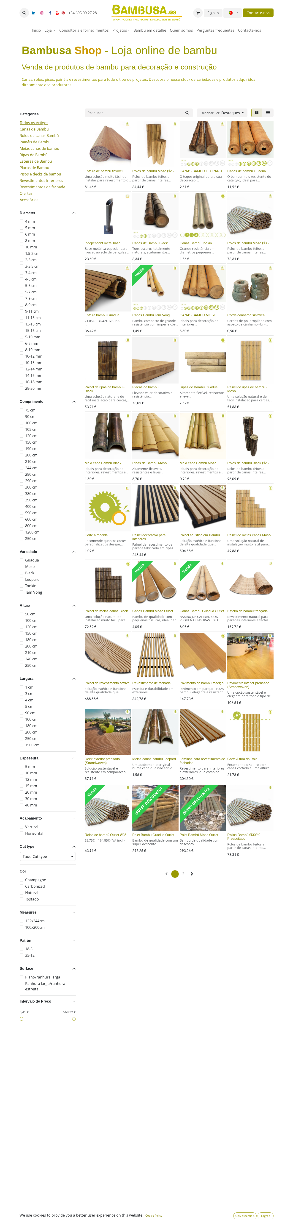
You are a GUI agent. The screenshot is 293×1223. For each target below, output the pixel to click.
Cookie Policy (153, 1215)
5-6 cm (31, 285)
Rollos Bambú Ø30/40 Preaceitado (243, 837)
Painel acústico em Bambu (200, 535)
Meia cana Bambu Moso (198, 463)
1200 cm (32, 532)
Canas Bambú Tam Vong (151, 315)
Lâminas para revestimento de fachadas (202, 761)
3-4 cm (31, 272)
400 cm (31, 506)
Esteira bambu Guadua (102, 315)
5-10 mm (32, 336)
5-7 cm (31, 292)
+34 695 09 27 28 (83, 12)
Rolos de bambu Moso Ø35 (248, 243)
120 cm (31, 435)
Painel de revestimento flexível (107, 683)
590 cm (31, 512)
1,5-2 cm (32, 253)
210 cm (31, 461)
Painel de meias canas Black (106, 611)
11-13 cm (33, 317)
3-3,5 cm (32, 266)
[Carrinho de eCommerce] (198, 13)
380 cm (31, 493)
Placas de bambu (145, 387)
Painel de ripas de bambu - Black (105, 389)
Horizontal (34, 833)
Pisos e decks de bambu (40, 174)
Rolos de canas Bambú (39, 135)
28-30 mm (33, 388)
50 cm (30, 614)
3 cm (29, 693)
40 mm (31, 805)
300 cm (31, 487)
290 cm (31, 480)
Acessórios (29, 199)
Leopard (32, 579)
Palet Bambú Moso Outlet (199, 835)
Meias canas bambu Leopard (154, 759)
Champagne (35, 879)
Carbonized (35, 886)
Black (29, 572)
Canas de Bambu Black (150, 243)
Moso (30, 566)
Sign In (213, 12)
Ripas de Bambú (34, 154)
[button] (24, 13)
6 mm (30, 234)
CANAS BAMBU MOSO (198, 315)
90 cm (30, 416)
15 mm (31, 785)
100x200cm (35, 927)
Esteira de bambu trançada (247, 611)
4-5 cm (31, 279)
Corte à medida (96, 535)
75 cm (30, 410)
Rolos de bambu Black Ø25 (248, 463)
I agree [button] (265, 1216)
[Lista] (268, 112)
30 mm (31, 798)
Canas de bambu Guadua (246, 171)
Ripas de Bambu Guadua (198, 387)
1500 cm (32, 745)
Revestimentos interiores (41, 180)
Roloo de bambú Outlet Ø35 (105, 835)
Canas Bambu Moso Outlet (152, 611)
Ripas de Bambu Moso (149, 463)
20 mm (31, 792)
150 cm (31, 442)
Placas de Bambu (34, 167)
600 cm (31, 519)
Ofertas (26, 193)
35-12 (30, 955)
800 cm (31, 525)
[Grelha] (256, 112)
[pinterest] (63, 13)
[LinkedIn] (33, 13)
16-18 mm (33, 381)
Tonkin (30, 585)
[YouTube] (57, 13)
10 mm (31, 247)
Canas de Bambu (34, 129)
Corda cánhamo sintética (246, 315)
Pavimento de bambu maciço (201, 683)
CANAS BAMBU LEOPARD (201, 171)
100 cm (31, 422)
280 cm (31, 474)
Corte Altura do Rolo (242, 759)
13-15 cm (33, 324)
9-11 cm (32, 311)
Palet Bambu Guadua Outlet (153, 835)
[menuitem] (36, 30)
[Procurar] (187, 112)
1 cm (29, 687)
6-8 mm (31, 343)
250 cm (31, 538)
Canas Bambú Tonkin (196, 243)
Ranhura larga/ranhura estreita (45, 986)
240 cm (31, 659)
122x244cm (35, 920)
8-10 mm (32, 349)
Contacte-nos (258, 12)
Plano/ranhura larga (42, 977)
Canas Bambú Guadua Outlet (202, 611)
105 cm (31, 429)
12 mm (31, 779)
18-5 (29, 948)
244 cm (31, 467)
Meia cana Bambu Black (103, 463)
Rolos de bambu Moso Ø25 (153, 171)
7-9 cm (31, 298)
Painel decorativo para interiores (148, 537)
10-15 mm (33, 362)
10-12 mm (33, 356)
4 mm (30, 221)
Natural (31, 892)
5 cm (29, 706)
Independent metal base (102, 243)
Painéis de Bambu (35, 142)
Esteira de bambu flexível (103, 171)
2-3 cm (31, 259)
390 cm (31, 500)
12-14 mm (33, 369)
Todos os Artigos (34, 122)
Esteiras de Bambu (36, 161)
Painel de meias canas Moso (249, 535)
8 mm (30, 240)
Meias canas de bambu (39, 148)
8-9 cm (31, 304)
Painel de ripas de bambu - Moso (247, 389)
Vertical (31, 826)
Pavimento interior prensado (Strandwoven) (248, 685)
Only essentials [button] (245, 1216)
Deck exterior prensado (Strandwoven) (102, 761)
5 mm (30, 227)
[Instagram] (42, 13)
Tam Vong (33, 592)
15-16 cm (33, 330)
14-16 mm (33, 375)
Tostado (32, 899)
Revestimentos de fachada (42, 186)
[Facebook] (50, 13)
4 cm (29, 700)
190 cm (31, 448)
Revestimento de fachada (151, 683)
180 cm (31, 639)
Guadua (32, 560)
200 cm (31, 455)
